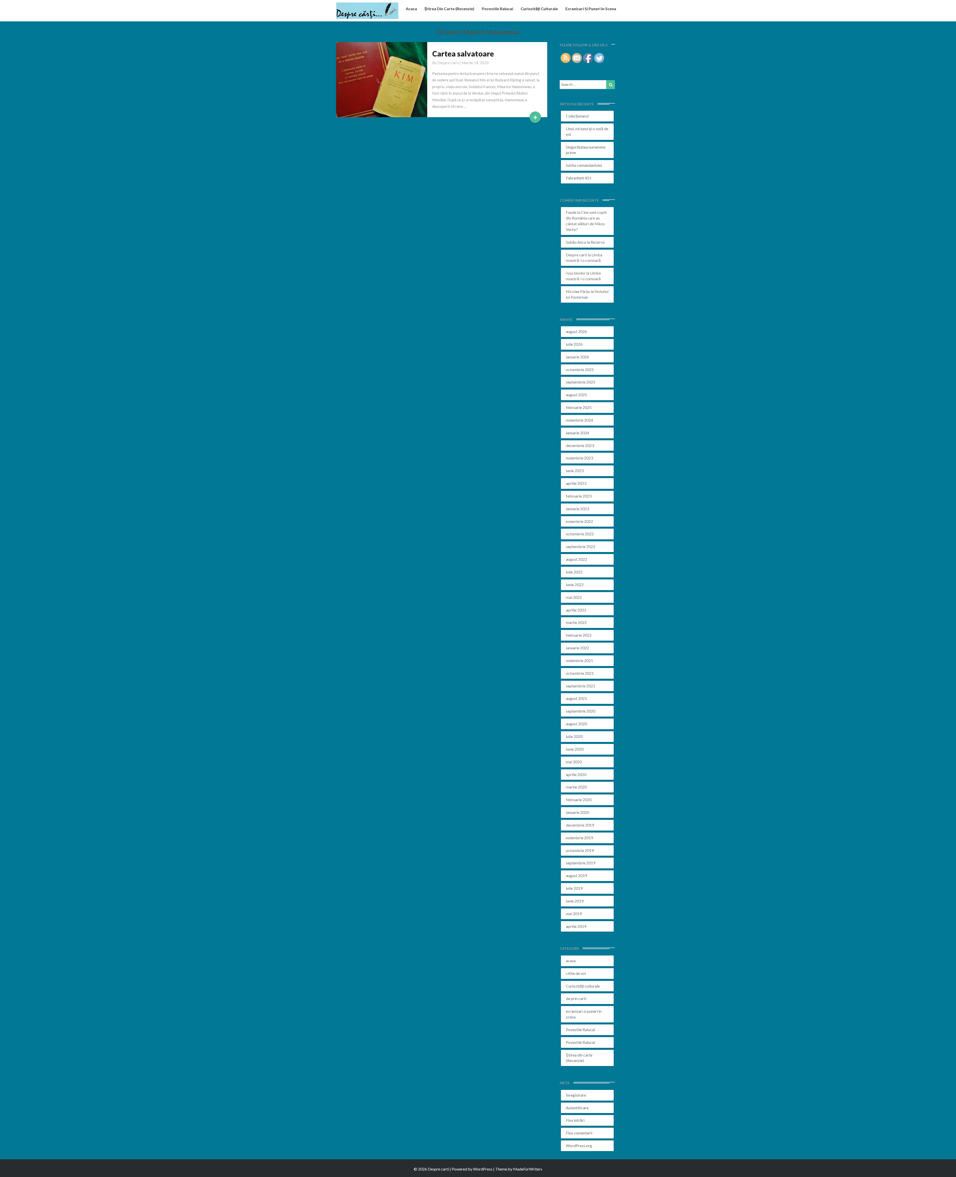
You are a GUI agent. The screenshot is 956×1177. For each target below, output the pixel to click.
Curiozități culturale (539, 8)
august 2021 (576, 698)
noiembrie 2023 (579, 457)
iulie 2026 (574, 344)
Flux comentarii (579, 1132)
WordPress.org (579, 1145)
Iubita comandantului (584, 165)
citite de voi (576, 973)
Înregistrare (576, 1095)
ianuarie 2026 (577, 356)
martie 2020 (576, 787)
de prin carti (576, 998)
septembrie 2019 (580, 862)
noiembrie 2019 (579, 837)
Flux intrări (575, 1120)
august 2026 (576, 331)
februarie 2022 (579, 635)
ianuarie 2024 (577, 432)
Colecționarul (577, 115)
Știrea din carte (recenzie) (449, 8)
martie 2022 (576, 622)
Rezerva (597, 242)
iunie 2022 (575, 584)
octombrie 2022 (580, 533)
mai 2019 (574, 913)
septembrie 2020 (580, 711)
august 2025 (576, 394)
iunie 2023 (575, 470)
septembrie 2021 (580, 685)
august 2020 (576, 723)
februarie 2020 (579, 799)
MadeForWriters (527, 1169)
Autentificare (577, 1107)
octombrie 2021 (580, 673)
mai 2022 (574, 597)
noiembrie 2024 (579, 420)
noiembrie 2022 (579, 521)
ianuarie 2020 (577, 812)
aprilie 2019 (576, 926)
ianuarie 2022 (577, 647)
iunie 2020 (575, 749)
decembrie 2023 (580, 445)
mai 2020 (574, 761)
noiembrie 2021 (579, 660)
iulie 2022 (574, 571)
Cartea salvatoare (463, 53)
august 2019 (576, 875)
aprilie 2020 (576, 774)
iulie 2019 (574, 888)
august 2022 (576, 559)
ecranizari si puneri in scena (590, 8)
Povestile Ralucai (497, 8)
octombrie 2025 (580, 369)
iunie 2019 (575, 900)
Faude (571, 212)
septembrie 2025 (580, 382)
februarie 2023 (579, 496)
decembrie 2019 (580, 825)
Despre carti (448, 62)
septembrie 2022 (580, 546)
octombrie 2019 (580, 850)
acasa (411, 8)
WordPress (482, 1169)
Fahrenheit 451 (579, 177)
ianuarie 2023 (577, 508)
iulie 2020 (574, 736)
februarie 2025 (579, 407)
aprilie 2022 (576, 610)
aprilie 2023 (576, 483)
